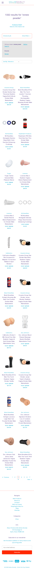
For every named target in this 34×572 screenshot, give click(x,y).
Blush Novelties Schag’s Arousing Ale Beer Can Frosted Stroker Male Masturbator (9, 299)
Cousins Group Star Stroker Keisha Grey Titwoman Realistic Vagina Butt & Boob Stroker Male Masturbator (9, 95)
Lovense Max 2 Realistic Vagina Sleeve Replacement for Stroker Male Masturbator (25, 180)
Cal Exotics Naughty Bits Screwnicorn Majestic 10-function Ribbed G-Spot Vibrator (9, 260)
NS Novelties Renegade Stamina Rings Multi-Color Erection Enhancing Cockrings (9, 140)
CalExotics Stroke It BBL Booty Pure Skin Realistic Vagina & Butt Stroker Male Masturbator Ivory (9, 339)
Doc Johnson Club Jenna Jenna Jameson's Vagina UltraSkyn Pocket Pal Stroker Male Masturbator (9, 460)
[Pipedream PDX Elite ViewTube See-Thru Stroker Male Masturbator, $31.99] (25, 122)
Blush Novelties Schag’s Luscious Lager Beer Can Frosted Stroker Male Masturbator (9, 419)
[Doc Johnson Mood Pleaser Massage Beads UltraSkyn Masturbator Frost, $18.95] (25, 322)
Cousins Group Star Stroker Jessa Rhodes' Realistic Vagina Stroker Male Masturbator (25, 299)
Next (29, 479)
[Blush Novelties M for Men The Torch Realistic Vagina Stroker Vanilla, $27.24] (9, 361)
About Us (17, 500)
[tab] (17, 25)
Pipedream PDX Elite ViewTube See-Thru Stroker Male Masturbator (25, 139)
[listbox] (14, 61)
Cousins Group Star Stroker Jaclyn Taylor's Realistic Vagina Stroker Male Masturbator (25, 379)
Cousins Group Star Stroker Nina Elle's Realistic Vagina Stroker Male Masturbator (25, 260)
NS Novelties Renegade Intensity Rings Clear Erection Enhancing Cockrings (25, 219)
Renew (7, 54)
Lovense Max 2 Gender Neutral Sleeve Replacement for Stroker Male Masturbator (9, 220)
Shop (17, 519)
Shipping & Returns (17, 506)
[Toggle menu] (2, 2)
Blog (17, 508)
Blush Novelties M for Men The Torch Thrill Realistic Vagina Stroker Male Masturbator (25, 459)
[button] (17, 35)
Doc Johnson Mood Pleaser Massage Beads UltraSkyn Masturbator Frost (25, 338)
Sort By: (5, 61)
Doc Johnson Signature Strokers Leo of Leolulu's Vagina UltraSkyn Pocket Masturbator (25, 419)
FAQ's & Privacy (17, 504)
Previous (6, 477)
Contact (17, 502)
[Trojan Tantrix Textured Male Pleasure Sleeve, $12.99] (9, 162)
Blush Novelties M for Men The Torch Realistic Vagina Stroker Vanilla (9, 378)
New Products (17, 498)
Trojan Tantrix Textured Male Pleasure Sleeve (9, 178)
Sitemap (17, 510)
